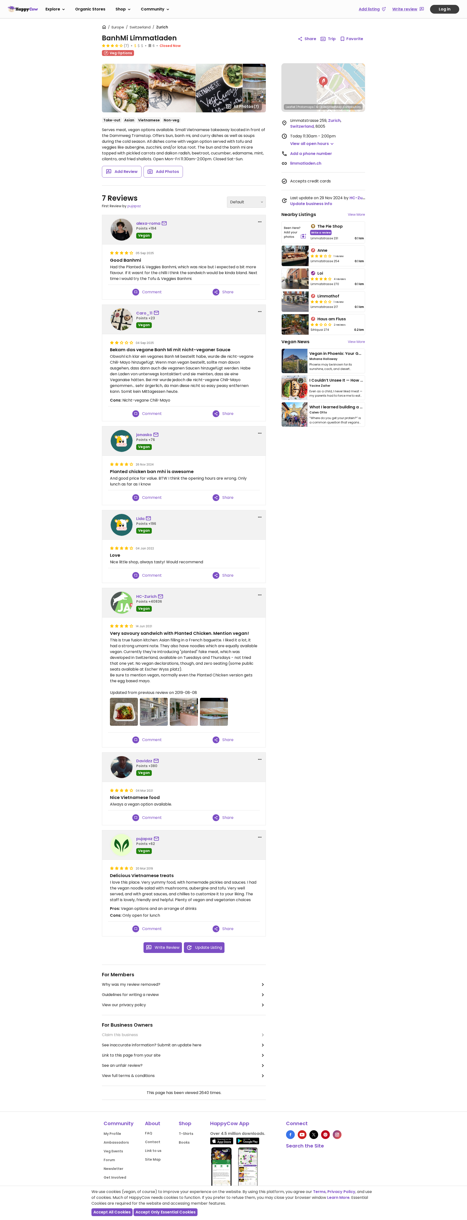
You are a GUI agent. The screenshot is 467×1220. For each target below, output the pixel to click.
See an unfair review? (122, 1065)
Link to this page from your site (131, 1055)
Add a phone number (311, 153)
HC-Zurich (146, 596)
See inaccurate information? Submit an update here (151, 1045)
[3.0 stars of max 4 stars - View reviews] (321, 256)
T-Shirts (186, 1133)
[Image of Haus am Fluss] (295, 324)
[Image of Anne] (295, 256)
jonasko (144, 435)
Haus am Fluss (331, 319)
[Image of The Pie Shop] (295, 232)
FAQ (148, 1133)
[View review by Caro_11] (121, 319)
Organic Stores (90, 9)
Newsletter (113, 1168)
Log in (444, 9)
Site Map (153, 1159)
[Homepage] (23, 9)
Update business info (311, 203)
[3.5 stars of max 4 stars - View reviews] (112, 45)
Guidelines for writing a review (130, 994)
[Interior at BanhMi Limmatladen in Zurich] (184, 712)
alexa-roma (148, 223)
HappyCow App (229, 1123)
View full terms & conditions (128, 1075)
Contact (152, 1141)
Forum (109, 1159)
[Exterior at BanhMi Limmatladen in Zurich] (154, 712)
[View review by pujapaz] (121, 845)
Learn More (338, 1197)
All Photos (246, 106)
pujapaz (134, 206)
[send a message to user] (165, 223)
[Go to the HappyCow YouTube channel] (302, 1134)
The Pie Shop (330, 226)
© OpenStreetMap (329, 107)
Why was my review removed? (131, 984)
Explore (52, 9)
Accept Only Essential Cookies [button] (165, 1212)
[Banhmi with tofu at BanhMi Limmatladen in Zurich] (214, 712)
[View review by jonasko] (121, 441)
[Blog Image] (294, 361)
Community (152, 9)
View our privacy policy (124, 1005)
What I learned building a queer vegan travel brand (360, 407)
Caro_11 (144, 313)
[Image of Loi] (295, 279)
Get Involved (115, 1177)
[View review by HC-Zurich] (121, 602)
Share (310, 39)
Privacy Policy (341, 1191)
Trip (332, 39)
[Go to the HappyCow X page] (313, 1134)
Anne (322, 250)
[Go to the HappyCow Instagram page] (337, 1134)
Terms (319, 1191)
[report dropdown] (260, 222)
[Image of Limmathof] (295, 301)
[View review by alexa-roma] (121, 229)
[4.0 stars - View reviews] (321, 279)
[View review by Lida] (121, 525)
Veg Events (113, 1151)
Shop (121, 9)
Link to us (153, 1150)
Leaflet (290, 107)
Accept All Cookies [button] (112, 1212)
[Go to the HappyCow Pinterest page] (325, 1134)
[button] (323, 82)
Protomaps (305, 107)
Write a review (321, 232)
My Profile (112, 1133)
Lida (140, 518)
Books (184, 1142)
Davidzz (144, 761)
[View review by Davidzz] (121, 767)
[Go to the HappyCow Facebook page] (290, 1134)
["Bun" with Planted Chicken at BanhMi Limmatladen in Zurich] (124, 712)
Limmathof (328, 296)
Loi (320, 273)
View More (356, 214)
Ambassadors (116, 1142)
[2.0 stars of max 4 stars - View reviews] (321, 324)
